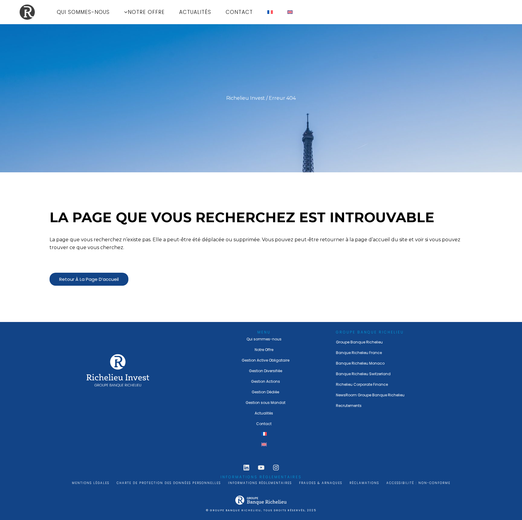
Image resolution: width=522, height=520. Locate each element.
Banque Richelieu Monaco (360, 363)
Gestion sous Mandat (265, 402)
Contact (264, 423)
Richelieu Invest (245, 98)
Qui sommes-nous (264, 339)
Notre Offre (264, 349)
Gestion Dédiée (265, 392)
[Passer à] (270, 12)
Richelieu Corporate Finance (362, 384)
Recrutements (349, 405)
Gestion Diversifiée (265, 370)
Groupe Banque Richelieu (359, 342)
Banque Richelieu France (359, 352)
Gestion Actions (265, 381)
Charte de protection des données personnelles (169, 483)
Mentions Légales (90, 483)
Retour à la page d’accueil (89, 279)
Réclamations (364, 483)
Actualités (264, 413)
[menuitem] (264, 434)
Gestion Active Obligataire (265, 360)
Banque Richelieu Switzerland (363, 373)
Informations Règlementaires (260, 483)
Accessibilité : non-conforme (418, 483)
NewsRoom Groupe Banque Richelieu (370, 395)
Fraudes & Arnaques (320, 483)
